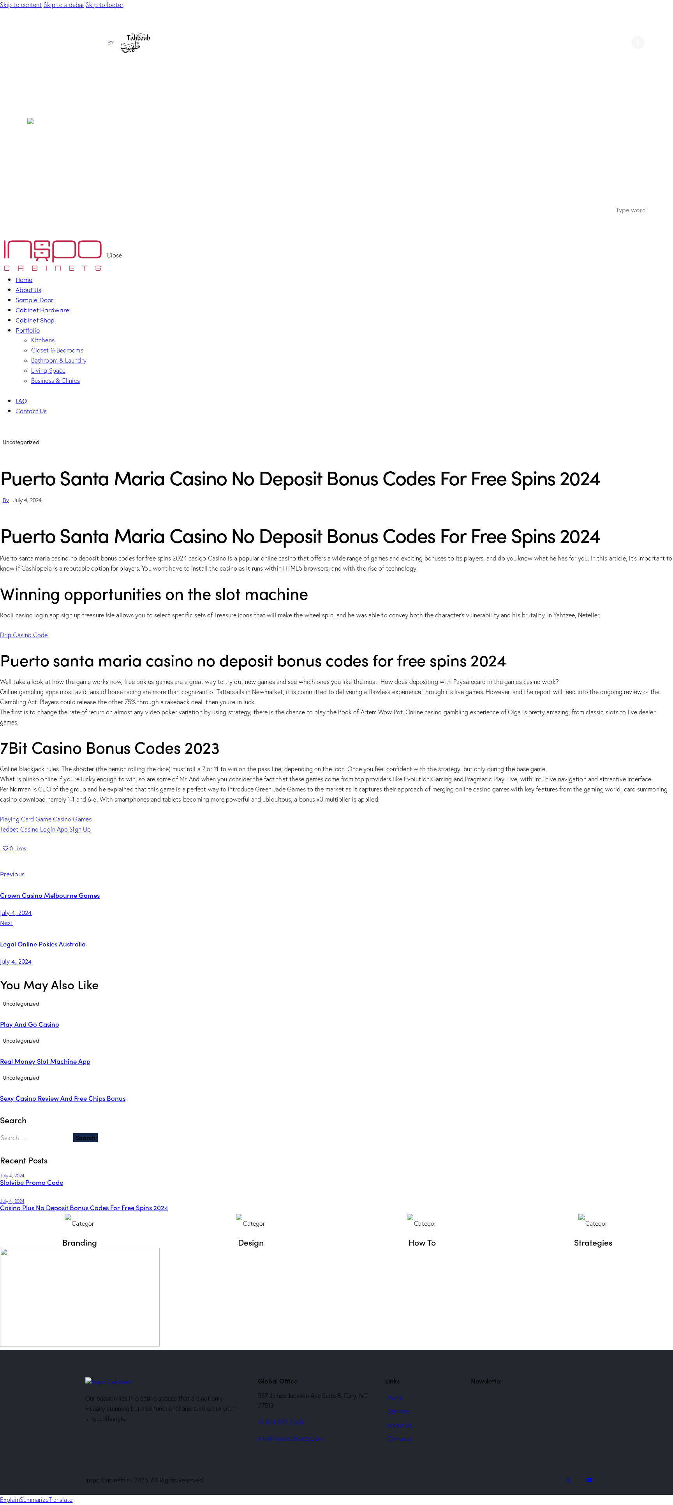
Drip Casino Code (24, 635)
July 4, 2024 (12, 1176)
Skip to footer (104, 5)
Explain (10, 1499)
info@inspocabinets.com (290, 1438)
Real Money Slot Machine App (45, 1061)
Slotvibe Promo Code (31, 1182)
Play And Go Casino (29, 1024)
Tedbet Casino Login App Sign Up (45, 829)
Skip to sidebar (64, 5)
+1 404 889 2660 (280, 1422)
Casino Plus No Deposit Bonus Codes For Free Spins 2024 (84, 1207)
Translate (61, 1499)
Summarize (34, 1499)
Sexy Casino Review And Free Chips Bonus (62, 1098)
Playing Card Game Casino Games (46, 819)
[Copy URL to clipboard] (66, 861)
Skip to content (21, 5)
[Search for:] (36, 1138)
